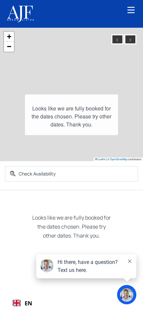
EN (28, 303)
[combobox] (22, 303)
